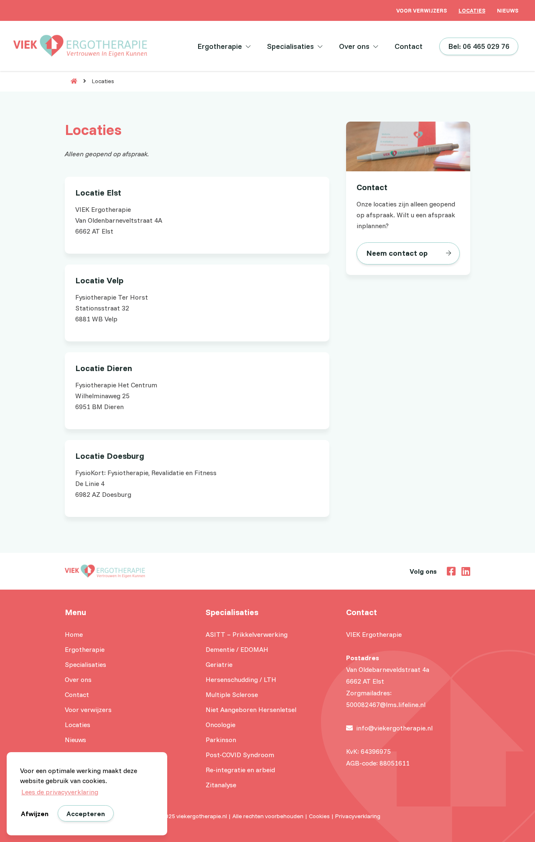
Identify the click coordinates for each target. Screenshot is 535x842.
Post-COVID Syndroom (240, 754)
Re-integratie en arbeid (240, 770)
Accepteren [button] (85, 813)
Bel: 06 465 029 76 (479, 46)
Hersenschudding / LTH (241, 679)
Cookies (319, 816)
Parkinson (221, 739)
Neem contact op (397, 253)
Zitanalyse (221, 785)
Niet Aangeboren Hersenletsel (251, 709)
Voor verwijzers (421, 10)
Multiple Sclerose (232, 694)
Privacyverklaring (357, 816)
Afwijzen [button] (34, 813)
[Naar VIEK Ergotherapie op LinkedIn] (463, 570)
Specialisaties (290, 46)
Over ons (354, 46)
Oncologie (220, 724)
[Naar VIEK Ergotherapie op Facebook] (449, 570)
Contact (409, 46)
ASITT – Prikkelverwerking (247, 634)
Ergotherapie (219, 46)
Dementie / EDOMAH (237, 649)
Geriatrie (219, 664)
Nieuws (507, 10)
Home (74, 634)
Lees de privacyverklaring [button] (59, 792)
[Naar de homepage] (71, 81)
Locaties (472, 10)
